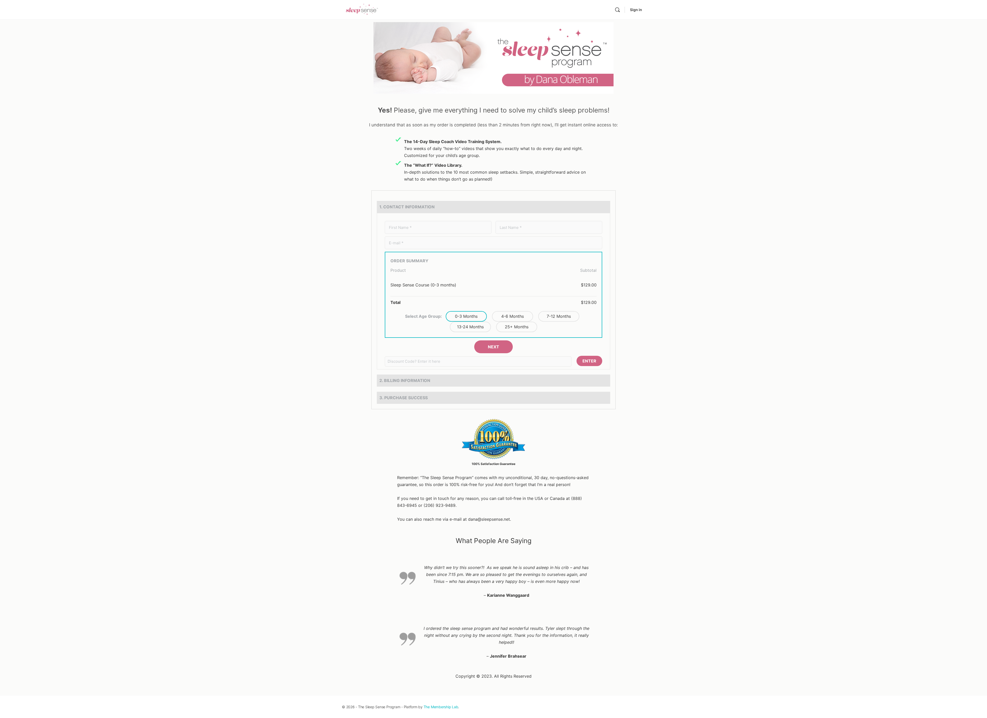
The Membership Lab (441, 707)
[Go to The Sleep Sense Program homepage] (362, 9)
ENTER (589, 360)
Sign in (636, 9)
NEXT (493, 346)
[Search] (617, 10)
